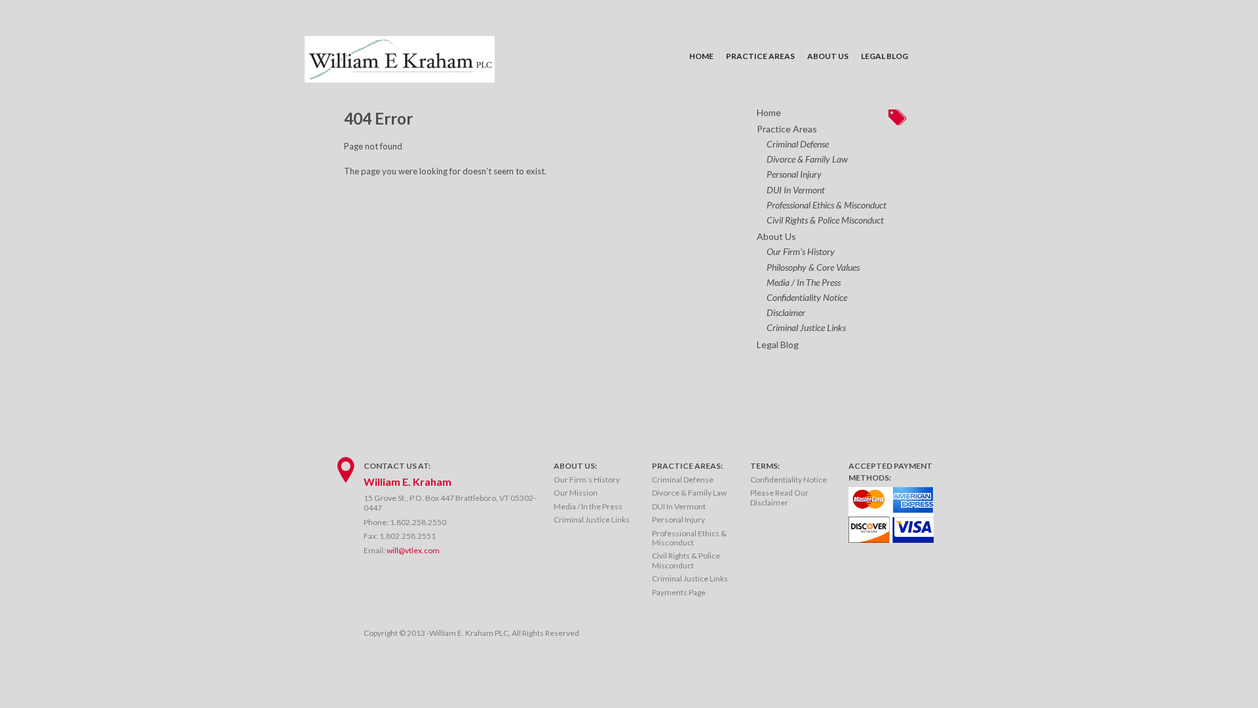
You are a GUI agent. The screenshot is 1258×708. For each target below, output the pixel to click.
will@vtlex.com (413, 550)
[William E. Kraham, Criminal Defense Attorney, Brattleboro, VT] (400, 79)
